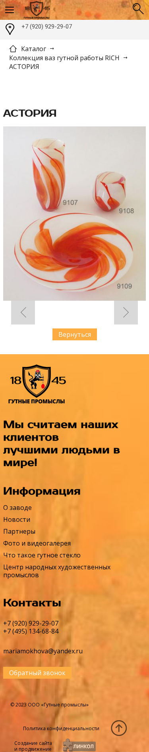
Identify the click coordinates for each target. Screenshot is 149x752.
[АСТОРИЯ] (74, 214)
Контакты (32, 603)
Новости (16, 519)
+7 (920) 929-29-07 (46, 26)
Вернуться (74, 334)
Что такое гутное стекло (42, 555)
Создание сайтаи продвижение (33, 746)
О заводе (17, 507)
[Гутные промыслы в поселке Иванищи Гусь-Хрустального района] (74, 10)
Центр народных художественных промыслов (56, 571)
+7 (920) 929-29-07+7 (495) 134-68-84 (30, 627)
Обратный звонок (37, 672)
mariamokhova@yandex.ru (43, 651)
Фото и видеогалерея (37, 543)
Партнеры (19, 531)
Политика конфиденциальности (61, 728)
